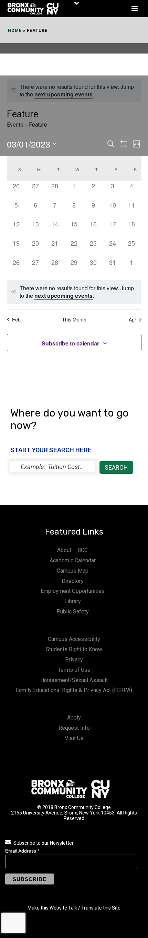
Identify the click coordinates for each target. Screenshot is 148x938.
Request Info (74, 728)
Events (15, 124)
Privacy (74, 659)
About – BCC (72, 550)
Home (15, 30)
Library (72, 601)
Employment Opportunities (73, 591)
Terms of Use (74, 670)
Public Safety (72, 611)
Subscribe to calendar (70, 343)
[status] (52, 466)
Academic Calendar (73, 560)
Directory (73, 581)
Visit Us (74, 738)
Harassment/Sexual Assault (74, 680)
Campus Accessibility (74, 639)
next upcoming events (63, 94)
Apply (74, 717)
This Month (74, 319)
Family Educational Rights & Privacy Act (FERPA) (74, 690)
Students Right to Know (74, 649)
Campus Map (72, 570)
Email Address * (22, 851)
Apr (132, 319)
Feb (16, 319)
